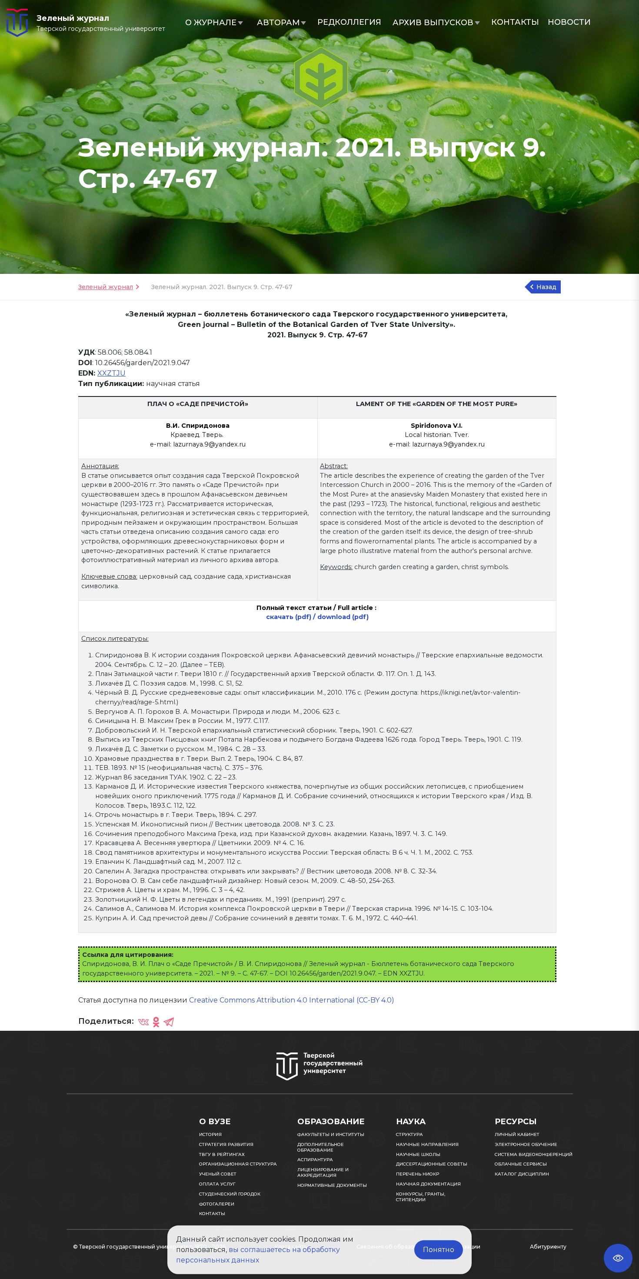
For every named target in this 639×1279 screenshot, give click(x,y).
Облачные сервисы (521, 1164)
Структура (409, 1134)
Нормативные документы (332, 1185)
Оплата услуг (217, 1184)
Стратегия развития (226, 1144)
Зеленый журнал (105, 287)
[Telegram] (168, 1021)
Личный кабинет (517, 1134)
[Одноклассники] (156, 1021)
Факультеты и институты (330, 1134)
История (210, 1134)
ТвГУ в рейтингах (222, 1154)
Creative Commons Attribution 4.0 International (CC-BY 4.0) (291, 1000)
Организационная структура (238, 1164)
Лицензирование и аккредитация (323, 1172)
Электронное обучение (526, 1144)
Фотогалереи (216, 1204)
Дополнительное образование (320, 1147)
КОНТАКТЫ (515, 22)
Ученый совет (217, 1174)
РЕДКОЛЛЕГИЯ (349, 22)
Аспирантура (315, 1159)
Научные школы (418, 1154)
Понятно (438, 1250)
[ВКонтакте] (143, 1021)
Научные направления (427, 1144)
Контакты (212, 1213)
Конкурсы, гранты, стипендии (420, 1196)
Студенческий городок (229, 1194)
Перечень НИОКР (417, 1174)
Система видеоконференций (533, 1154)
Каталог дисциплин (522, 1174)
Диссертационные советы (431, 1164)
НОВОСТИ (569, 22)
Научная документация (428, 1184)
